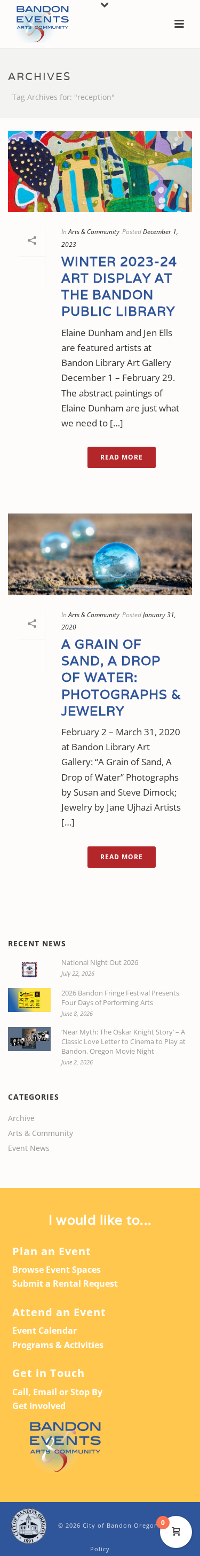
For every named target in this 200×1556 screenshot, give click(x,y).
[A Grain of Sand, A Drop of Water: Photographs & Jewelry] (100, 554)
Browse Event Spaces (56, 1269)
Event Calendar (44, 1330)
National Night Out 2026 (99, 962)
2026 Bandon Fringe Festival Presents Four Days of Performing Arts (120, 997)
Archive (21, 1118)
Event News (29, 1148)
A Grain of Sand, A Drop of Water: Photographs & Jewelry (121, 677)
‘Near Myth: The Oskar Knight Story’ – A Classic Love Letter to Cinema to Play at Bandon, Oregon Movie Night (123, 1041)
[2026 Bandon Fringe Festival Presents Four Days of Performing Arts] (29, 1000)
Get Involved (39, 1406)
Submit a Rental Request (65, 1283)
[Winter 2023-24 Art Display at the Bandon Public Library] (100, 171)
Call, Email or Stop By (57, 1392)
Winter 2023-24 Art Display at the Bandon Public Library (119, 286)
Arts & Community (93, 231)
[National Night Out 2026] (29, 970)
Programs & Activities (57, 1345)
